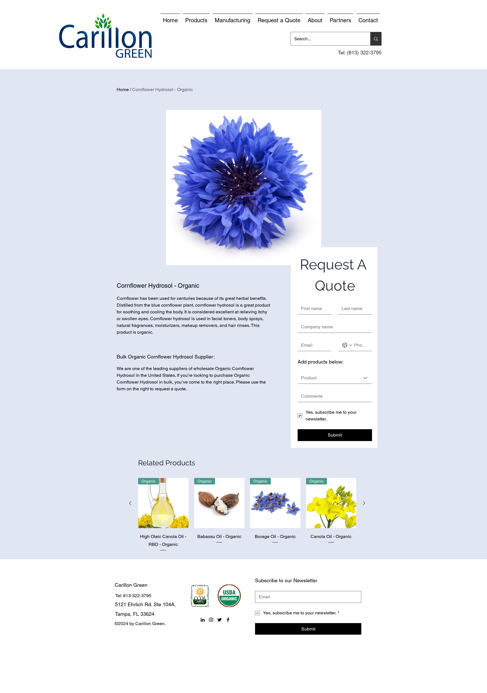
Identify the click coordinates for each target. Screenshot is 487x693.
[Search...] (375, 38)
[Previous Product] (130, 503)
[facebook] (228, 620)
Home (123, 89)
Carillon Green (131, 585)
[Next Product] (364, 503)
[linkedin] (202, 620)
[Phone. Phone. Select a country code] (347, 345)
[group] (247, 515)
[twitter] (219, 620)
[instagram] (211, 620)
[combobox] (335, 378)
